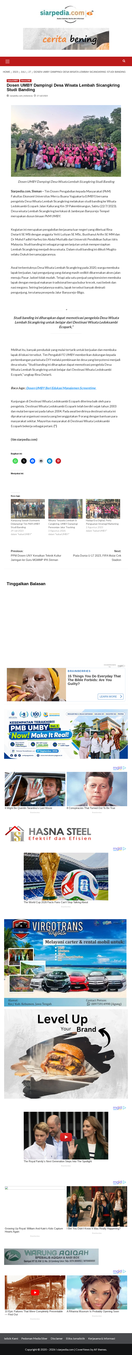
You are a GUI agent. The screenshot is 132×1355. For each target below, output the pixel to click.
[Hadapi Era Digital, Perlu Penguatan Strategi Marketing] (103, 509)
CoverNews (83, 1349)
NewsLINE (25, 81)
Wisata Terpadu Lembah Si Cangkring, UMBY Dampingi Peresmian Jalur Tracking (63, 524)
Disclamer (57, 1338)
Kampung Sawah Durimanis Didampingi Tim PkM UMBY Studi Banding (25, 524)
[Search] (124, 61)
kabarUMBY (13, 81)
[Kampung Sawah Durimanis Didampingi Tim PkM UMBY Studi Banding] (28, 509)
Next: (97, 555)
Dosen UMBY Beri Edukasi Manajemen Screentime (61, 388)
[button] (7, 61)
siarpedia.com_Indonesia (21, 95)
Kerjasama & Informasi (101, 1338)
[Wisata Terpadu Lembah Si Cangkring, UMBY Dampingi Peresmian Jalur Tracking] (65, 509)
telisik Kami (11, 1338)
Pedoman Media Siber (34, 1338)
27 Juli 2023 (42, 95)
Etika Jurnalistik (75, 1338)
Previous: (36, 555)
